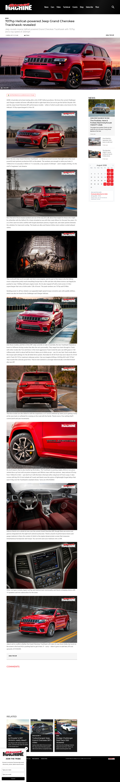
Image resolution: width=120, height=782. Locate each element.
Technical (66, 7)
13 (101, 177)
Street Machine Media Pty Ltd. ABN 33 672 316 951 (79, 758)
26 (98, 184)
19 (98, 180)
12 (98, 177)
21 (105, 180)
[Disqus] (42, 690)
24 (91, 184)
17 (91, 180)
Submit (13, 778)
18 (94, 180)
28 (105, 184)
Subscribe (89, 7)
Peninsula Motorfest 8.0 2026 (99, 194)
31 (91, 187)
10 (91, 177)
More (97, 7)
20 (101, 180)
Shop (81, 7)
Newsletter (36, 758)
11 (94, 177)
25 (94, 184)
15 (108, 177)
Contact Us (27, 758)
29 (108, 184)
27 (101, 184)
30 (112, 184)
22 (108, 180)
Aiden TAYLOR (13, 656)
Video (59, 7)
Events (75, 7)
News (46, 7)
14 (105, 177)
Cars (52, 7)
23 (112, 180)
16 (112, 177)
